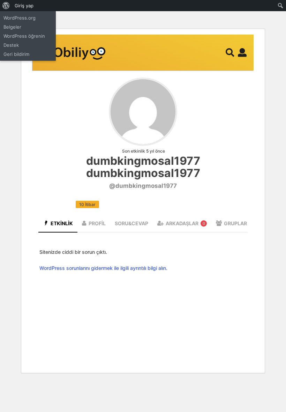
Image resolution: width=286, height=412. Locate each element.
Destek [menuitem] (11, 45)
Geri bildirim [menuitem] (16, 54)
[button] (230, 53)
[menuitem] (6, 5)
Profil (97, 223)
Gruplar (239, 223)
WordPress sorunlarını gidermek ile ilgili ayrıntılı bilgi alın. (103, 268)
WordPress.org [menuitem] (19, 18)
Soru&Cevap (131, 223)
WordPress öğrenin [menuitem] (24, 36)
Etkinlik (62, 223)
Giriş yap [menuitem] (24, 5)
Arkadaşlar (185, 223)
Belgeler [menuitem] (12, 27)
